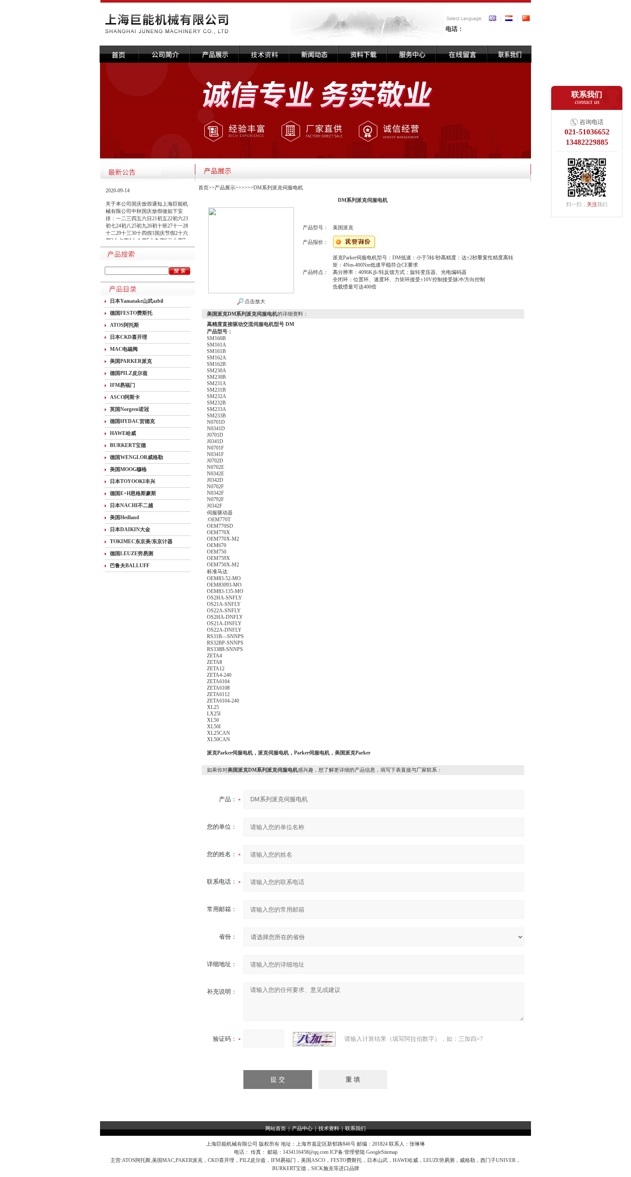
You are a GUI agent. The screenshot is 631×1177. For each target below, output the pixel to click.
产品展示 (225, 188)
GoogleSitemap (381, 1152)
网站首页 (275, 1128)
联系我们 (355, 1128)
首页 (203, 188)
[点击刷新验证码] (314, 1039)
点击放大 (254, 301)
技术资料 (329, 1128)
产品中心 (302, 1128)
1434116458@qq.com (305, 1152)
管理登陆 (354, 1152)
